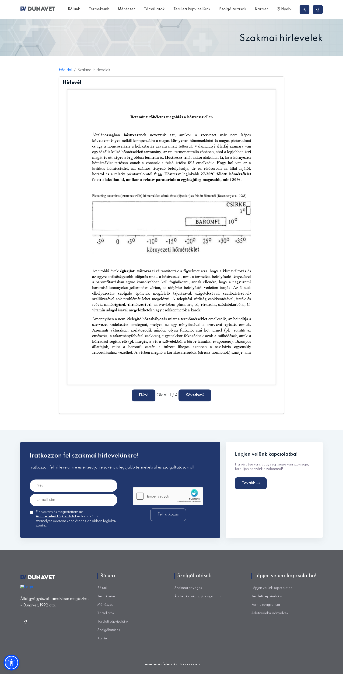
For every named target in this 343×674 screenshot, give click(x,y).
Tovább (249, 483)
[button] (11, 662)
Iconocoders (190, 664)
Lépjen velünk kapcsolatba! (272, 588)
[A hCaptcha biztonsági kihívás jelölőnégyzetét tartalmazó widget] (168, 496)
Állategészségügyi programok (197, 596)
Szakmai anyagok (188, 588)
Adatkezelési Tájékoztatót (56, 516)
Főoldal (65, 70)
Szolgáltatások (232, 9)
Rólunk (74, 9)
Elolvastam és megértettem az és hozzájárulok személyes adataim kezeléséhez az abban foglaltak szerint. (76, 518)
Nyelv (285, 9)
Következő (195, 395)
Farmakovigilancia (265, 604)
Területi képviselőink (191, 9)
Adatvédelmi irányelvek (269, 613)
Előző (143, 395)
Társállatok (154, 9)
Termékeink (99, 9)
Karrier (261, 9)
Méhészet (126, 9)
